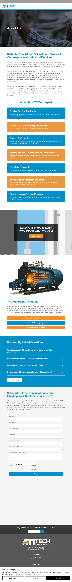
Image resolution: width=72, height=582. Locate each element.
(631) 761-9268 (36, 557)
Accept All (58, 578)
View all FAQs (15, 380)
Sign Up (34, 531)
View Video (36, 236)
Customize (12, 578)
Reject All (35, 578)
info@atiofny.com (36, 559)
